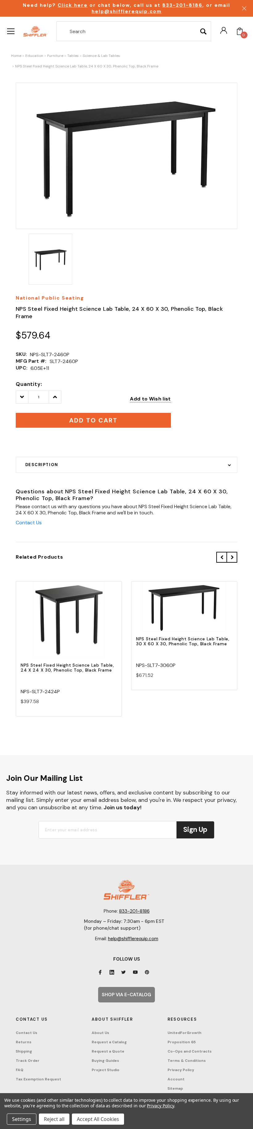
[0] (240, 31)
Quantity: (29, 384)
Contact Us (29, 522)
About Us (100, 1032)
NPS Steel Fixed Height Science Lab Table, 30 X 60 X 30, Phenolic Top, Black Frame (183, 641)
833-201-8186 (182, 5)
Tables (73, 55)
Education (34, 55)
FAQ (19, 1069)
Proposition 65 (182, 1042)
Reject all (54, 1119)
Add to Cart (69, 625)
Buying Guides (105, 1060)
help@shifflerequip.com (127, 11)
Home (16, 55)
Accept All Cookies (98, 1119)
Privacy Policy (181, 1069)
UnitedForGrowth (184, 1032)
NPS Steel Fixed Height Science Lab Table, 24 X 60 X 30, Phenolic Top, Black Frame (86, 66)
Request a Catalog (109, 1042)
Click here (73, 5)
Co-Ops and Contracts (190, 1051)
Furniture (55, 55)
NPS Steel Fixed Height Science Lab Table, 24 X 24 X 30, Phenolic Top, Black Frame (67, 667)
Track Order (27, 1060)
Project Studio (105, 1069)
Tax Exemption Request (38, 1079)
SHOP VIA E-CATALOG (126, 995)
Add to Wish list (150, 399)
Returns (23, 1042)
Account (176, 1079)
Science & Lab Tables (101, 55)
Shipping (24, 1051)
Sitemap (175, 1088)
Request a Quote (108, 1051)
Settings (21, 1119)
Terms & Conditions (187, 1060)
